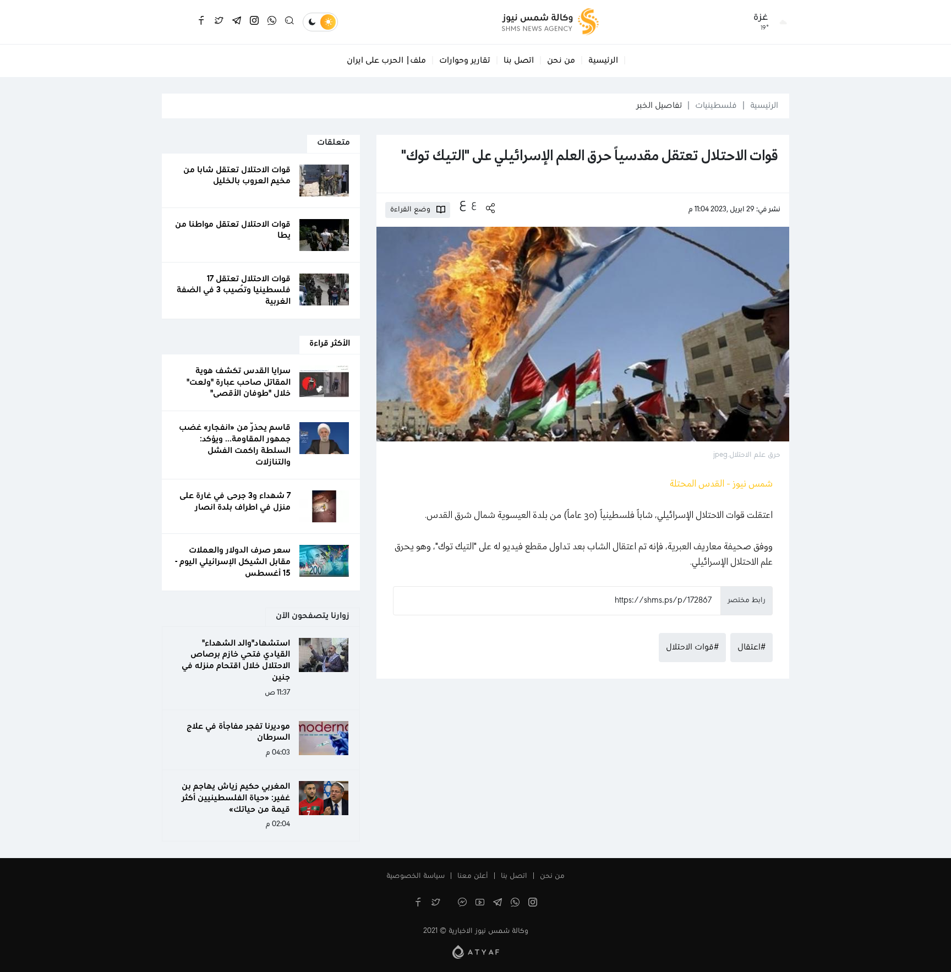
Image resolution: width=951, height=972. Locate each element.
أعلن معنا (472, 876)
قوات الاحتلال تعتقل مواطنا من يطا (233, 230)
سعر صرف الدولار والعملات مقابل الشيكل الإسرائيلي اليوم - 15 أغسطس (233, 562)
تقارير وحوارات (464, 60)
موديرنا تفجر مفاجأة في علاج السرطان (238, 732)
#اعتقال (751, 647)
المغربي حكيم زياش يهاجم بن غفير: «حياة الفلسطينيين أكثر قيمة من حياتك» (236, 798)
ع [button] (474, 204)
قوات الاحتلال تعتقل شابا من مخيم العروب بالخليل (237, 176)
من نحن (561, 60)
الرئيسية (603, 60)
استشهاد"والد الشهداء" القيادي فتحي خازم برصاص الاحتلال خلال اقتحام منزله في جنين (236, 660)
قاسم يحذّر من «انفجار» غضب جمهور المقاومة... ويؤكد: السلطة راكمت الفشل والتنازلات (235, 444)
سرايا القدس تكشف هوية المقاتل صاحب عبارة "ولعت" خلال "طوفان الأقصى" (239, 382)
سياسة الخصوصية (415, 876)
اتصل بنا (519, 60)
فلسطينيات (716, 105)
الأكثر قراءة (329, 343)
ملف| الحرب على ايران (386, 60)
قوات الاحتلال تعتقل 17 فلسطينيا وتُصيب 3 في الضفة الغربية (234, 291)
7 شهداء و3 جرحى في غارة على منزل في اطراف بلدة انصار (235, 502)
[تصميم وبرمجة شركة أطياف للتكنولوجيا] (475, 951)
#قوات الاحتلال (692, 647)
